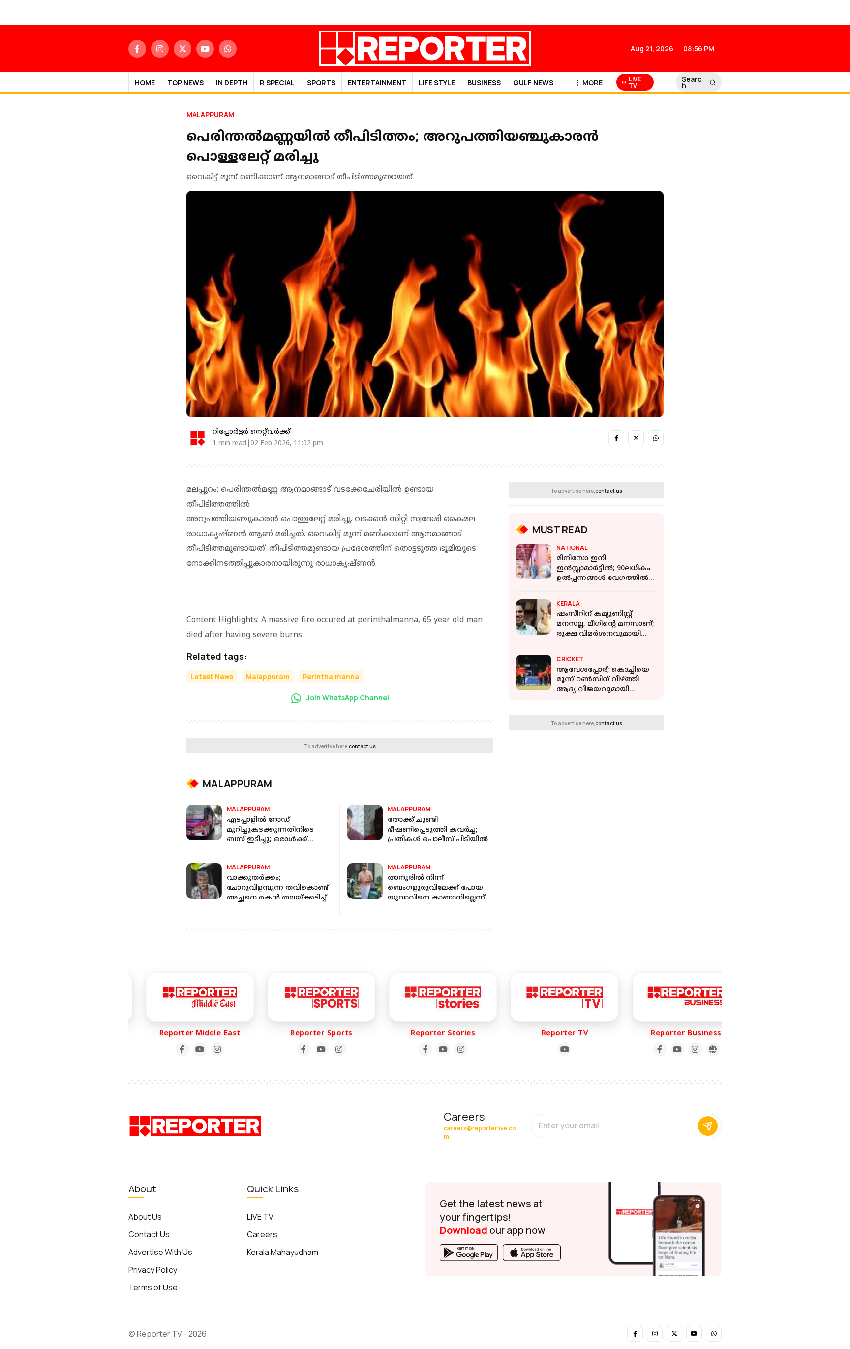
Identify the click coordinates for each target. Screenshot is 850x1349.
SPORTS (321, 82)
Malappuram (210, 114)
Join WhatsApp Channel (347, 697)
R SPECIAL (277, 82)
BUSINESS (484, 82)
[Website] (697, 1049)
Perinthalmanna (331, 676)
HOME (145, 82)
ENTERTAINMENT (377, 82)
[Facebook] (167, 1049)
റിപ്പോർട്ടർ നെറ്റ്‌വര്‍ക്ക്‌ (251, 432)
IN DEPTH (231, 82)
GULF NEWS (533, 82)
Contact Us (149, 1234)
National (572, 548)
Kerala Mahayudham (282, 1252)
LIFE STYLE (437, 82)
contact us (362, 746)
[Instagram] (202, 1049)
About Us (145, 1216)
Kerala (568, 603)
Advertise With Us (160, 1252)
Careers (262, 1234)
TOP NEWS (185, 82)
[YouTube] (184, 1049)
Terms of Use (153, 1287)
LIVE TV (260, 1216)
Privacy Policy (152, 1269)
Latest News (211, 676)
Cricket (569, 659)
